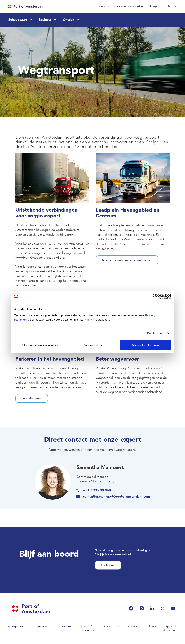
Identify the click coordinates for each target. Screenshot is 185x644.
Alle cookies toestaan (145, 344)
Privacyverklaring (111, 626)
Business (45, 20)
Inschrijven (108, 565)
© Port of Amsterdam (88, 628)
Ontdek (68, 20)
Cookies (132, 626)
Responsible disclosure (170, 628)
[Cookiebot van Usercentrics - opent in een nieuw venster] (155, 296)
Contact (104, 6)
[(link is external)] (132, 608)
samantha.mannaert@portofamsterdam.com (116, 496)
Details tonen (155, 333)
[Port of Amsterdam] (26, 6)
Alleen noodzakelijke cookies (39, 344)
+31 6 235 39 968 (97, 490)
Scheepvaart (17, 20)
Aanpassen (90, 344)
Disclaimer (150, 626)
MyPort (157, 6)
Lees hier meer (31, 398)
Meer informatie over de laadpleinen (127, 260)
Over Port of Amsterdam (128, 6)
